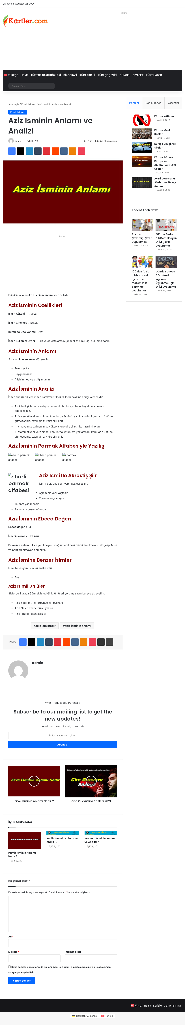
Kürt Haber (154, 75)
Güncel (125, 75)
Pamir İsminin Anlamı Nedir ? (22, 854)
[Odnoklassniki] (72, 151)
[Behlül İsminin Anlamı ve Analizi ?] (62, 833)
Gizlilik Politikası (172, 1005)
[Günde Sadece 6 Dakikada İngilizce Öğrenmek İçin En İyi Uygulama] (166, 262)
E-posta (13, 951)
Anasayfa (13, 104)
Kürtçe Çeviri (107, 75)
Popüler (134, 103)
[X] (20, 151)
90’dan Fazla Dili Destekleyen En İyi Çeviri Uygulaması (166, 239)
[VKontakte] (64, 151)
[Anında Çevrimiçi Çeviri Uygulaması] (142, 225)
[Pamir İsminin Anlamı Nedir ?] (24, 840)
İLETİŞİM (157, 1005)
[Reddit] (55, 151)
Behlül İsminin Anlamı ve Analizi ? (62, 840)
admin (18, 141)
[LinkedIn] (29, 151)
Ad (10, 936)
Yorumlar (173, 103)
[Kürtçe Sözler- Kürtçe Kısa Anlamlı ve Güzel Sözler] (142, 161)
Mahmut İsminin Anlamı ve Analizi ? (100, 840)
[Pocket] (81, 151)
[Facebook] (12, 151)
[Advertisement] (123, 40)
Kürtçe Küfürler (164, 116)
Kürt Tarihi (87, 75)
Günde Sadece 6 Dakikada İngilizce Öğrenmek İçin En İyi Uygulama (166, 279)
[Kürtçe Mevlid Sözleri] (142, 133)
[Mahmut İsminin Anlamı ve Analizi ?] (101, 833)
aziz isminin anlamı (78, 626)
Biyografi (70, 75)
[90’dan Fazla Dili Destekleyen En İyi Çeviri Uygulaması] (166, 225)
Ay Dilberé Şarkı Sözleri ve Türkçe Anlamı (165, 182)
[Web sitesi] (34, 669)
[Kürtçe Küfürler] (142, 120)
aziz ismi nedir (45, 626)
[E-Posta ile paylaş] (101, 642)
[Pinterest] (46, 151)
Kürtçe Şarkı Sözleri (46, 75)
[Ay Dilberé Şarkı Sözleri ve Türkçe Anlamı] (142, 182)
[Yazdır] (109, 642)
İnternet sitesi (73, 951)
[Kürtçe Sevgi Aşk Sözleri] (142, 147)
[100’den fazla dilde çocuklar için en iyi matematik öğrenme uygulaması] (142, 262)
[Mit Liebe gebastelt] (25, 21)
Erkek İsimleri (28, 104)
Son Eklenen (153, 103)
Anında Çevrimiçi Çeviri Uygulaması (142, 238)
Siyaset (138, 75)
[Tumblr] (38, 151)
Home (25, 75)
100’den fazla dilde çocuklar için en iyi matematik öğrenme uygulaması (141, 281)
